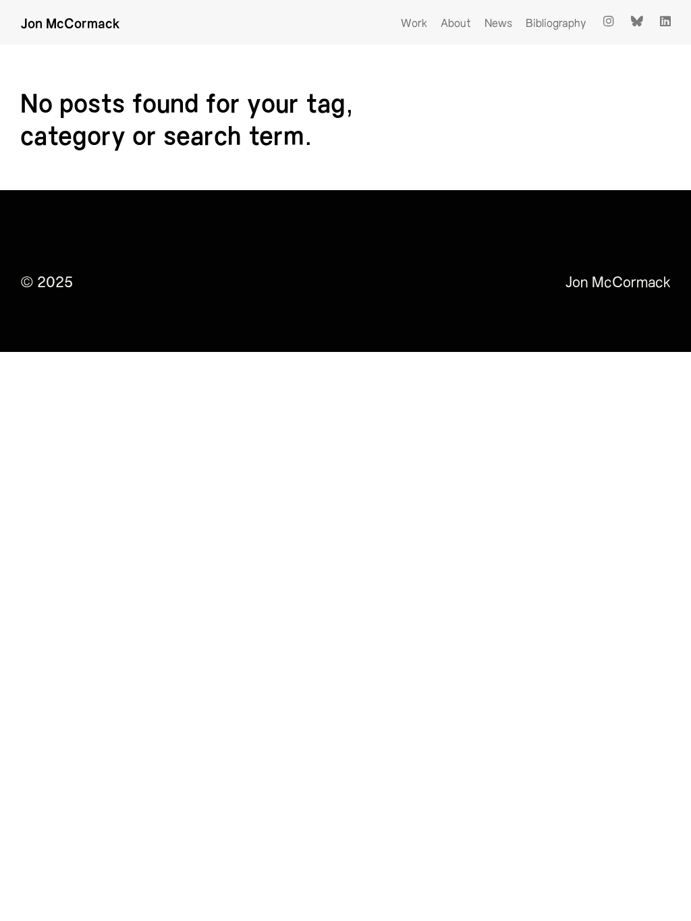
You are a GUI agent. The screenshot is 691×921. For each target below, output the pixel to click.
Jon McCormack (70, 22)
